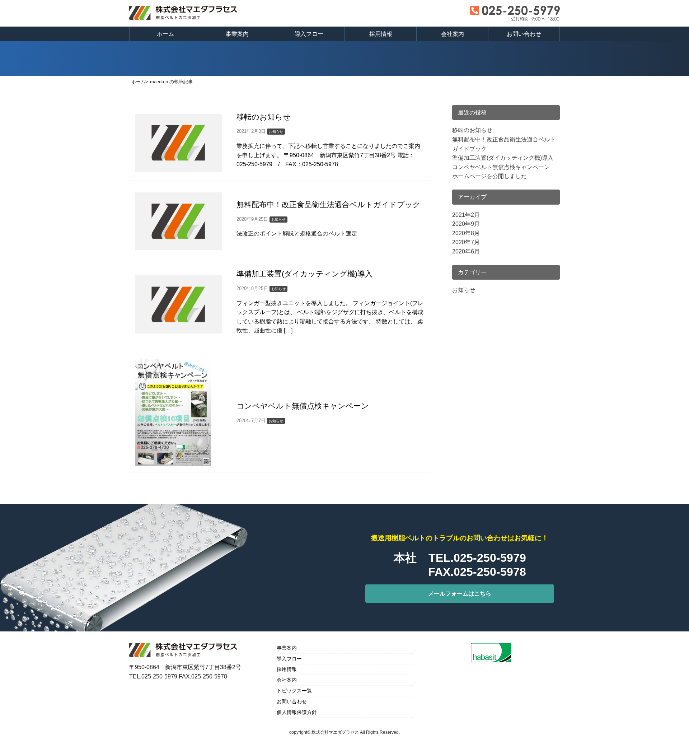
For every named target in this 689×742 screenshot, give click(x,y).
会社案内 (452, 34)
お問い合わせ (524, 34)
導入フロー (309, 34)
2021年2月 (466, 215)
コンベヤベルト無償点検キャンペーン (501, 167)
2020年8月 (466, 233)
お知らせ (463, 290)
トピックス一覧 (294, 691)
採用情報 (380, 34)
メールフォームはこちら (459, 594)
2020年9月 (466, 224)
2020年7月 (466, 242)
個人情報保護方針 (297, 712)
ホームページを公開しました (489, 176)
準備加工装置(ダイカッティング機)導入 (502, 158)
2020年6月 (466, 251)
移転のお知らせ (472, 130)
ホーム (165, 34)
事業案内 (237, 34)
